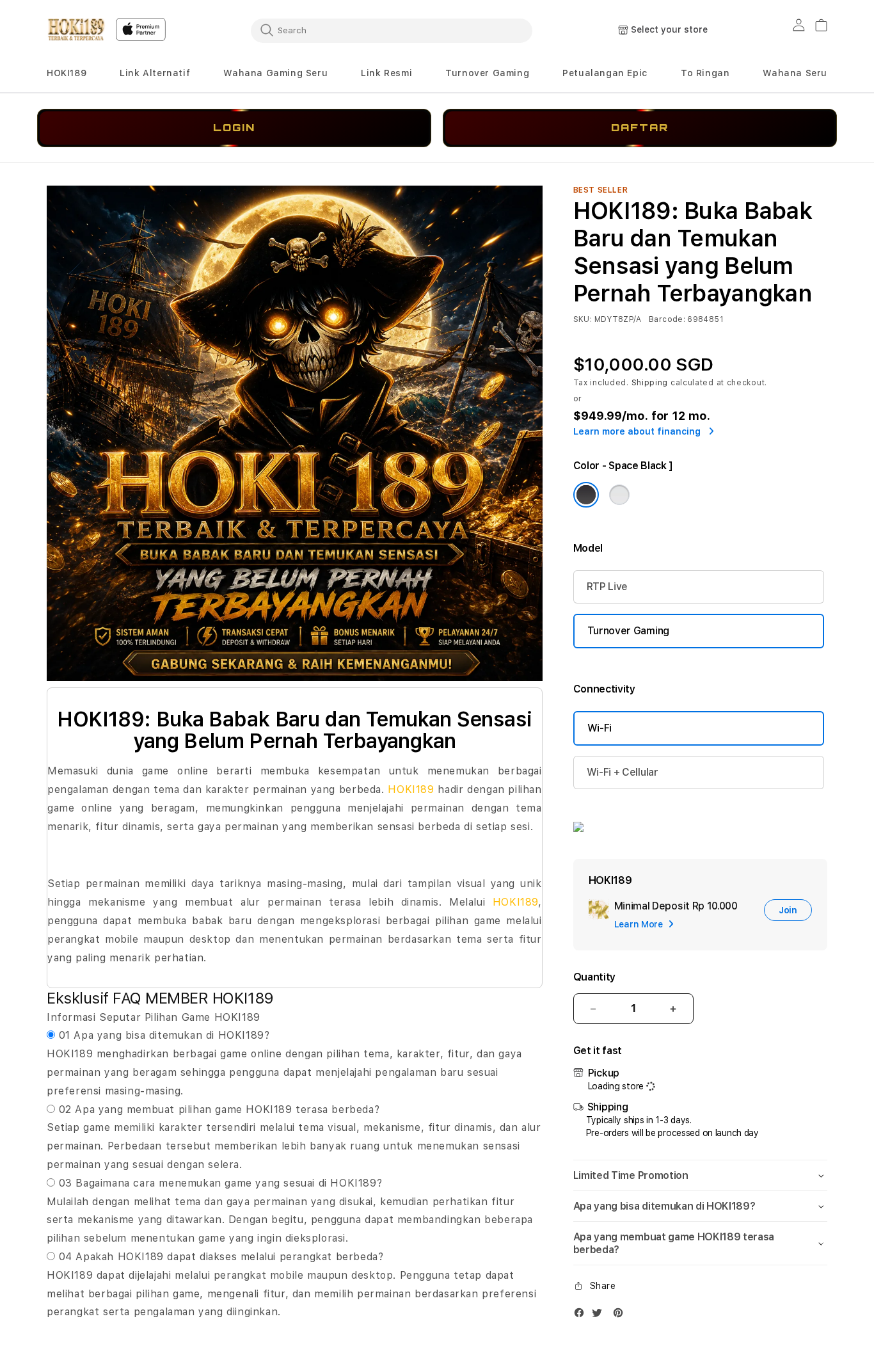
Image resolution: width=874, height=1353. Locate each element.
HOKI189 (66, 73)
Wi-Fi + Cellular (622, 772)
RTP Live (607, 586)
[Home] (76, 29)
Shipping (650, 382)
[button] (66, 73)
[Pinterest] (621, 1315)
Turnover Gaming (487, 73)
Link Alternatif (155, 73)
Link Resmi (386, 73)
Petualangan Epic (605, 73)
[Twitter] (600, 1315)
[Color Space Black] (586, 495)
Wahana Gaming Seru (275, 73)
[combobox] (391, 30)
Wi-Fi (599, 728)
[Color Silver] (619, 494)
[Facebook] (582, 1315)
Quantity (594, 977)
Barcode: (667, 319)
